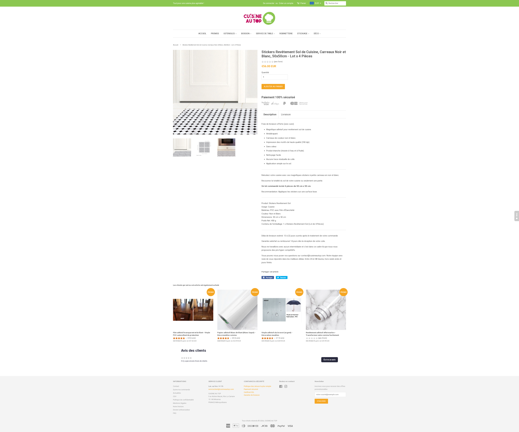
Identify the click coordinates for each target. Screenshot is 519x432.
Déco (316, 33)
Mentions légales (179, 403)
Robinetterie (286, 33)
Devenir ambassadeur (181, 410)
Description (270, 114)
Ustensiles (229, 33)
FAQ (174, 413)
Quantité (265, 72)
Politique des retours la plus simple (257, 386)
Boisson (245, 33)
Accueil (202, 33)
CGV (174, 396)
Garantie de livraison (252, 395)
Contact (176, 386)
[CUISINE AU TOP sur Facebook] (280, 387)
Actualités (177, 393)
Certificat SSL (249, 392)
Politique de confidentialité (183, 400)
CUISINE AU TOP (271, 421)
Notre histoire (178, 407)
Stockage (302, 33)
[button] (272, 62)
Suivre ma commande (181, 390)
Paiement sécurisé (251, 389)
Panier (303, 3)
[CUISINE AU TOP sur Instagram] (285, 387)
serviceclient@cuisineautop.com (221, 389)
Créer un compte (286, 3)
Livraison (286, 114)
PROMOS (215, 33)
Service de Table (265, 33)
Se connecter (268, 3)
